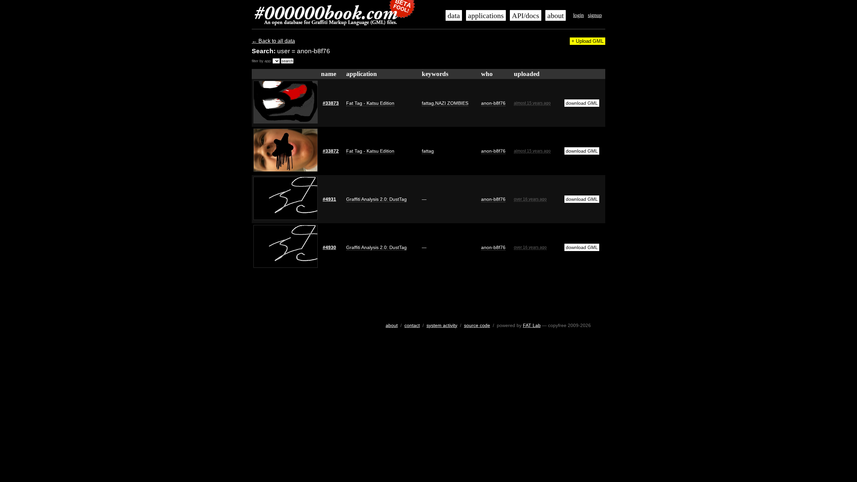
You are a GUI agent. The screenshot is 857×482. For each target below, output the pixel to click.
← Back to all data (273, 41)
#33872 (331, 151)
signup (595, 15)
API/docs (525, 16)
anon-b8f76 (493, 103)
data (454, 16)
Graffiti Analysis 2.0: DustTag (376, 199)
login (578, 15)
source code (477, 325)
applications (486, 16)
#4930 (329, 247)
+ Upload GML (587, 41)
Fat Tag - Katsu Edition (370, 103)
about (555, 16)
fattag (428, 103)
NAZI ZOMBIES (451, 103)
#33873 (331, 103)
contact (412, 325)
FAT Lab (532, 325)
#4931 (329, 199)
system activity (441, 325)
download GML (582, 103)
